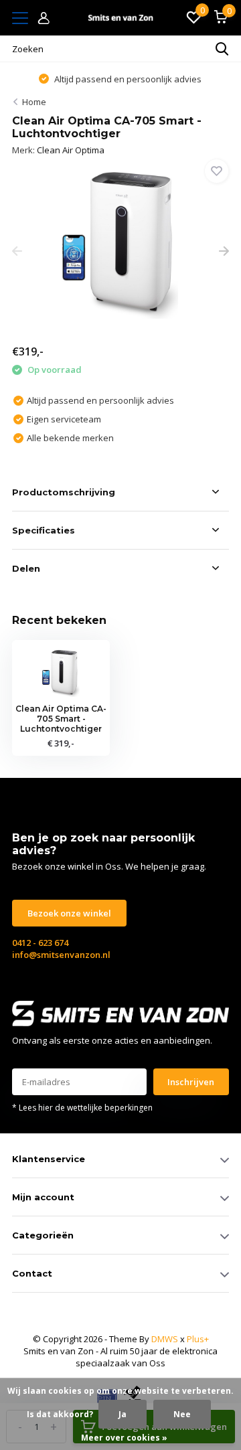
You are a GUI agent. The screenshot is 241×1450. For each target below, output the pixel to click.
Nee (182, 1414)
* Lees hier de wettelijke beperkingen (82, 1107)
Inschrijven (190, 1082)
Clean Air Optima (70, 150)
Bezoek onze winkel (69, 913)
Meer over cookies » (124, 1437)
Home (34, 102)
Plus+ (198, 1339)
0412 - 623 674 (40, 943)
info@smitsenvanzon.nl (61, 955)
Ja (122, 1414)
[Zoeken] (222, 49)
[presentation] (17, 251)
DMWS (164, 1339)
